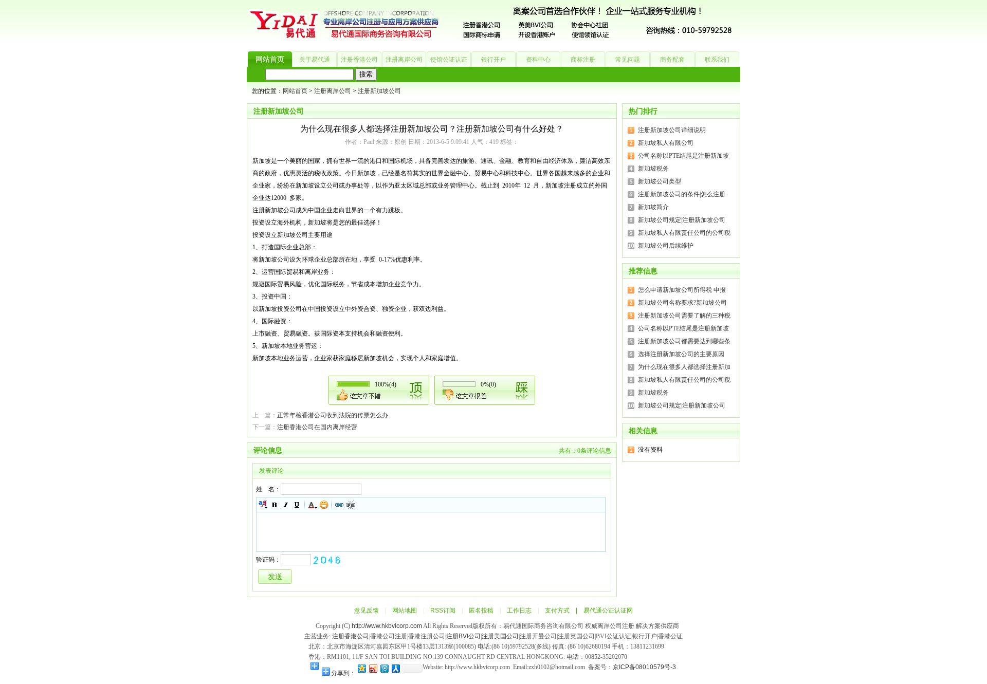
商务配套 (672, 59)
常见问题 (627, 59)
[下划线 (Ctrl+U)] (297, 505)
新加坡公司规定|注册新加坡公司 (681, 220)
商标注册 (583, 59)
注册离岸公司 (404, 59)
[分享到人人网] (395, 668)
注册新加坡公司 (379, 91)
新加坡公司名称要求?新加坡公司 (682, 302)
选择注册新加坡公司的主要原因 (681, 354)
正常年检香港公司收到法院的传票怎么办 (332, 415)
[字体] (263, 505)
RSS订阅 (442, 610)
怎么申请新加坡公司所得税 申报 (682, 289)
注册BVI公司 (463, 636)
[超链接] (339, 505)
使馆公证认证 (448, 59)
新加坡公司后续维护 (665, 245)
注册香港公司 (359, 59)
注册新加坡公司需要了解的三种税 (684, 315)
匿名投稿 (481, 610)
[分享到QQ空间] (361, 668)
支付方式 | (564, 610)
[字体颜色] (312, 505)
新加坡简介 (653, 207)
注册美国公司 (500, 636)
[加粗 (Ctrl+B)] (274, 505)
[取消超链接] (350, 505)
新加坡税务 (653, 168)
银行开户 (493, 59)
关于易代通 (314, 59)
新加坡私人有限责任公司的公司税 (684, 232)
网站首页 (269, 59)
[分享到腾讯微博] (384, 668)
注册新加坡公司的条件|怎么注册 (681, 194)
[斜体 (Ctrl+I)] (286, 505)
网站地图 (404, 610)
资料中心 (538, 59)
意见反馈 (366, 610)
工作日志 (519, 610)
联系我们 (717, 59)
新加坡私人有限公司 (665, 142)
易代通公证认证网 (608, 610)
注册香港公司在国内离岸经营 (317, 427)
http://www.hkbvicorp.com (387, 626)
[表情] (324, 505)
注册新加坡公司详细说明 (672, 130)
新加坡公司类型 (659, 181)
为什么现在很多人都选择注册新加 (684, 367)
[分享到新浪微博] (372, 668)
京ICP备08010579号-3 (645, 667)
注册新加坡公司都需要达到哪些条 (684, 341)
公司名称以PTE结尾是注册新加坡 (683, 155)
